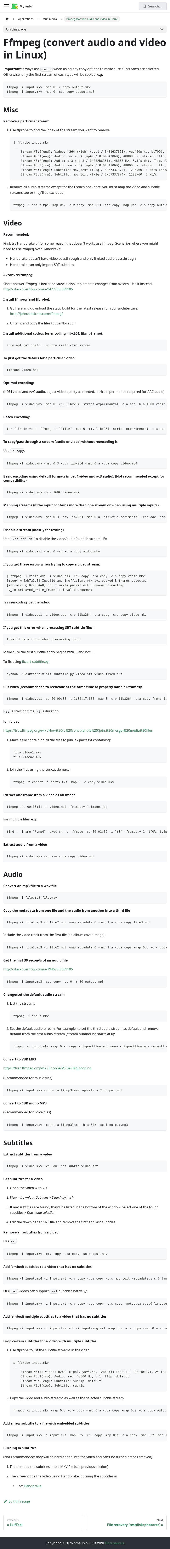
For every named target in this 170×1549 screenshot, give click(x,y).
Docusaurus (114, 1543)
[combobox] (153, 6)
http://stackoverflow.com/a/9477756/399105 (38, 289)
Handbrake (32, 1486)
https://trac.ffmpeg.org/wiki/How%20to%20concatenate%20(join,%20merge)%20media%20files (78, 730)
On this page (16, 29)
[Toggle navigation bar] (6, 6)
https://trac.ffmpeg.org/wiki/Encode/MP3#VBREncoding (47, 1068)
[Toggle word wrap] (154, 142)
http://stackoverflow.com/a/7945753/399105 (38, 969)
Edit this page (19, 1501)
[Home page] (7, 19)
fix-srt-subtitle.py (35, 661)
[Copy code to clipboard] (161, 86)
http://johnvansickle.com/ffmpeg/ (36, 313)
